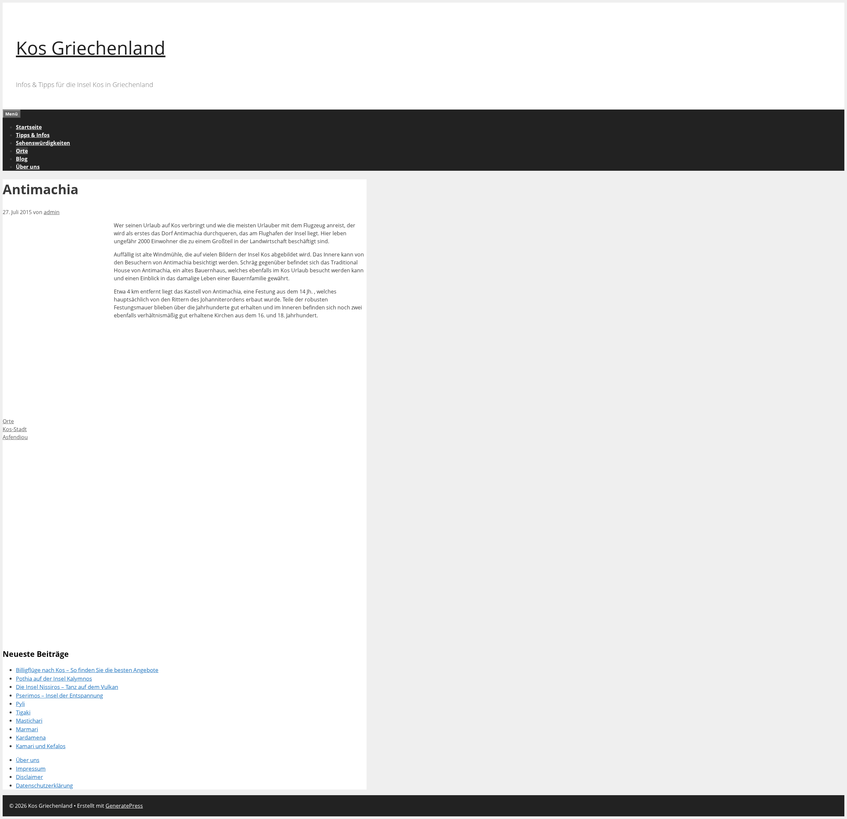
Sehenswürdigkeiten (43, 143)
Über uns (28, 166)
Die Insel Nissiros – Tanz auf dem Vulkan (67, 687)
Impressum (31, 768)
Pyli (20, 703)
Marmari (27, 729)
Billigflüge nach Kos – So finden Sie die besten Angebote (87, 670)
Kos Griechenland (90, 47)
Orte (22, 151)
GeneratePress (124, 805)
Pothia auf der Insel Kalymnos (54, 678)
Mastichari (29, 720)
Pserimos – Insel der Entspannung (59, 695)
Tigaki (23, 712)
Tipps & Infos (33, 135)
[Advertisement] (58, 267)
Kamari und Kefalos (41, 746)
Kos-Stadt (15, 429)
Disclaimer (29, 777)
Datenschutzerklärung (44, 785)
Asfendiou (15, 437)
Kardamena (31, 737)
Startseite (29, 127)
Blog (21, 158)
